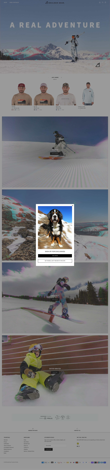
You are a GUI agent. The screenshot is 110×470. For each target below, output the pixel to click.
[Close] (72, 205)
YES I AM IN (55, 255)
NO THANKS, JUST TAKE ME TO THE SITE (55, 260)
